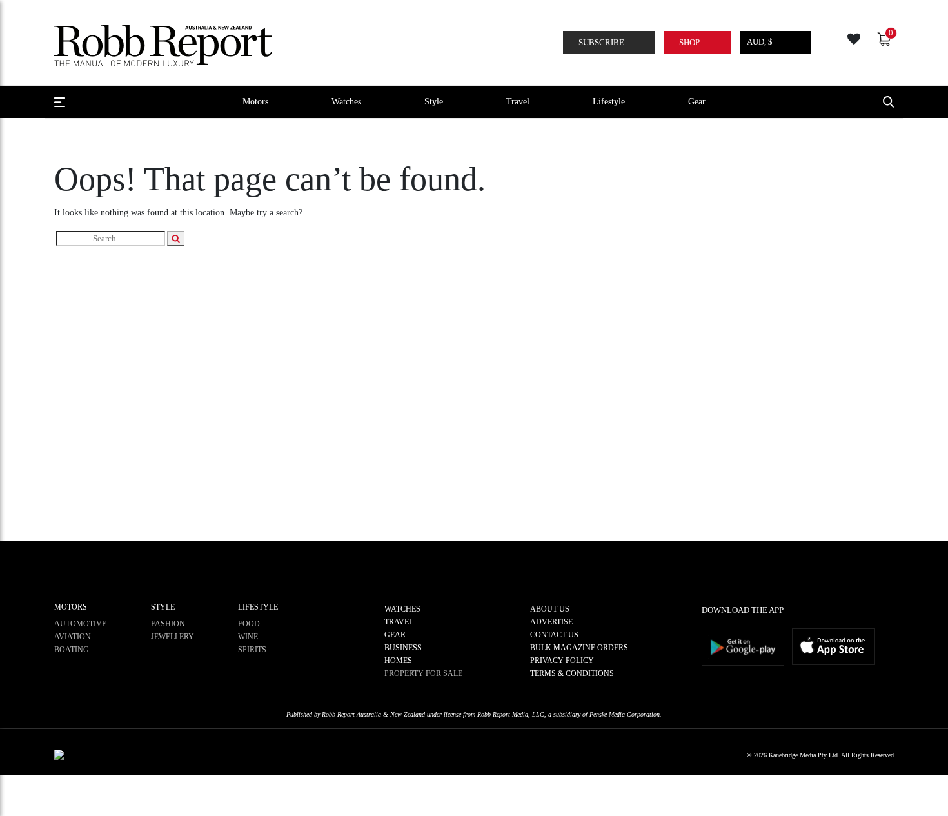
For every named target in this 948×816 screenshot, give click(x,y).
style (433, 101)
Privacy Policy (562, 660)
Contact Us (554, 634)
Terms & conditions (572, 673)
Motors (255, 101)
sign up (474, 471)
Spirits (252, 649)
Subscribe (601, 42)
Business (403, 647)
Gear (697, 101)
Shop (689, 42)
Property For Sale (423, 673)
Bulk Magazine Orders (579, 647)
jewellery (172, 636)
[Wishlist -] (855, 37)
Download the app (743, 610)
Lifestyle (609, 101)
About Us (549, 608)
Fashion (168, 623)
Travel (517, 101)
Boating (71, 649)
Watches (346, 101)
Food (249, 623)
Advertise (551, 621)
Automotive (80, 623)
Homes (398, 660)
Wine (248, 636)
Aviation (72, 636)
